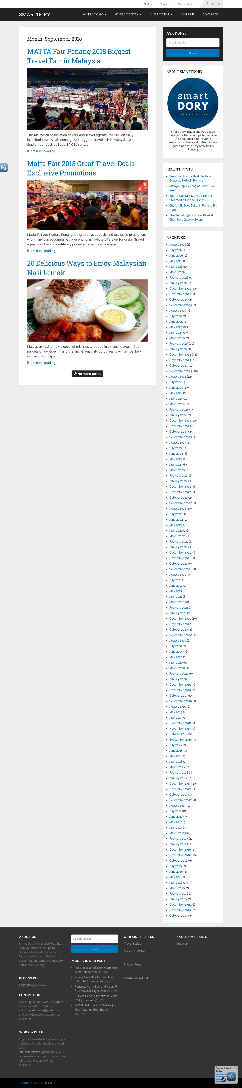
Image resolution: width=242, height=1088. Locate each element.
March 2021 (177, 602)
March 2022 (177, 536)
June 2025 (176, 321)
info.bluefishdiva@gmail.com (41, 1010)
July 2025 (175, 316)
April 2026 (176, 266)
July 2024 (175, 382)
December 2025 (180, 288)
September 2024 (180, 371)
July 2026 (175, 250)
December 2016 (180, 849)
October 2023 (178, 431)
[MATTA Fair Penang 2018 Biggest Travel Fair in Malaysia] (87, 99)
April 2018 (175, 761)
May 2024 (175, 393)
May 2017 (175, 822)
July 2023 (175, 448)
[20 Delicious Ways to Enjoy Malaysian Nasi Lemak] (87, 310)
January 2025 (178, 349)
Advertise (211, 14)
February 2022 (178, 541)
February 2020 (178, 673)
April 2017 (175, 827)
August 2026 (177, 244)
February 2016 (178, 893)
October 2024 (178, 365)
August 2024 (177, 376)
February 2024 (178, 409)
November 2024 (180, 360)
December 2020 (180, 618)
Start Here (149, 4)
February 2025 (178, 343)
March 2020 (177, 668)
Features (165, 4)
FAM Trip (187, 14)
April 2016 (175, 882)
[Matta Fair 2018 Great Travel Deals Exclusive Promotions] (87, 205)
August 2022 (177, 508)
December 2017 (180, 783)
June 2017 (176, 816)
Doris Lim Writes (135, 951)
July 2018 (175, 745)
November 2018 (180, 728)
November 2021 (180, 558)
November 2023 (180, 426)
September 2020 (180, 635)
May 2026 (175, 261)
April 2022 (175, 530)
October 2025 (178, 299)
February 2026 (178, 277)
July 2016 (175, 866)
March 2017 (177, 833)
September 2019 (180, 701)
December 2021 (180, 552)
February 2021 (178, 607)
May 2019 (175, 712)
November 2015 (180, 910)
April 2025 (175, 332)
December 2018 (180, 723)
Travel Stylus (132, 943)
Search (193, 53)
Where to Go (93, 14)
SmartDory (34, 14)
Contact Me (184, 4)
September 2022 (180, 503)
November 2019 (180, 690)
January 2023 (178, 481)
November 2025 (180, 294)
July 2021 (175, 580)
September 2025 (180, 305)
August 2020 (177, 640)
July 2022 (175, 514)
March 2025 (177, 338)
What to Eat (160, 14)
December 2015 (180, 904)
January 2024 (178, 415)
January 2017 (178, 844)
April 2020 (176, 662)
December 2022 (180, 486)
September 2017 (180, 800)
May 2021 (175, 591)
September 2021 (180, 569)
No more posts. (89, 374)
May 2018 (175, 756)
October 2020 (178, 629)
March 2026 (177, 272)
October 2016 (178, 860)
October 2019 (178, 695)
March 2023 (177, 470)
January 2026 (178, 283)
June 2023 (176, 453)
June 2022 (176, 519)
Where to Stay (126, 14)
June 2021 (176, 585)
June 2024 (176, 387)
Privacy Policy (133, 964)
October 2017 (178, 794)
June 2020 (176, 651)
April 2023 (175, 464)
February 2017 (178, 838)
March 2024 (177, 404)
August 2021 (177, 574)
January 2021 (178, 613)
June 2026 (176, 255)
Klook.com (183, 943)
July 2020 (175, 646)
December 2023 (180, 420)
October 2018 (178, 734)
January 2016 (178, 899)
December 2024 (180, 354)
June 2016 (176, 871)
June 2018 (176, 750)
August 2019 (177, 706)
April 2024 (176, 398)
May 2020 (175, 657)
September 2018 (180, 739)
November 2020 (180, 624)
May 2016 (175, 877)
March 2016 (177, 888)
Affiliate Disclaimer (136, 977)
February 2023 (178, 475)
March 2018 (177, 767)
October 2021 (178, 563)
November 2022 (180, 492)
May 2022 (175, 525)
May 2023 (175, 459)
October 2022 (178, 497)
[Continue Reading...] (42, 151)
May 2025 (175, 327)
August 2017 (177, 805)
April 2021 (175, 596)
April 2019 (175, 717)
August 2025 (177, 310)
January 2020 (178, 679)
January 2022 (178, 547)
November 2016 (180, 855)
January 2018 (178, 778)
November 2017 (180, 789)
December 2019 (180, 684)
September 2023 (180, 437)
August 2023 (177, 442)
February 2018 (178, 772)
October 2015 (178, 915)
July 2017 (175, 811)
